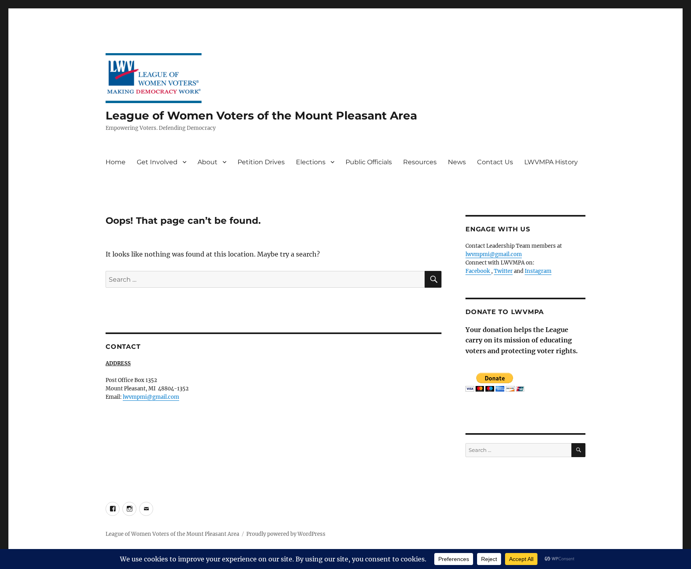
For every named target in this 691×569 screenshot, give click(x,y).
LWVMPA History (551, 162)
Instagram (538, 271)
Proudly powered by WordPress (286, 534)
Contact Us (495, 162)
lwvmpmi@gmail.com (151, 397)
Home (116, 162)
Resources (420, 162)
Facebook (478, 271)
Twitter (503, 271)
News (457, 162)
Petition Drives (261, 162)
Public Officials (369, 162)
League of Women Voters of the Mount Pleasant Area (261, 115)
